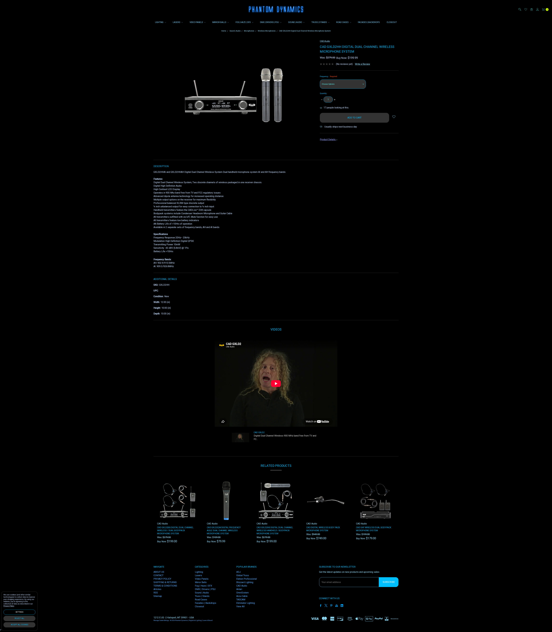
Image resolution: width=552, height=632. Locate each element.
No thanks (276, 338)
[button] (306, 291)
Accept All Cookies (19, 625)
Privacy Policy (8, 606)
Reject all (19, 618)
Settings (19, 612)
